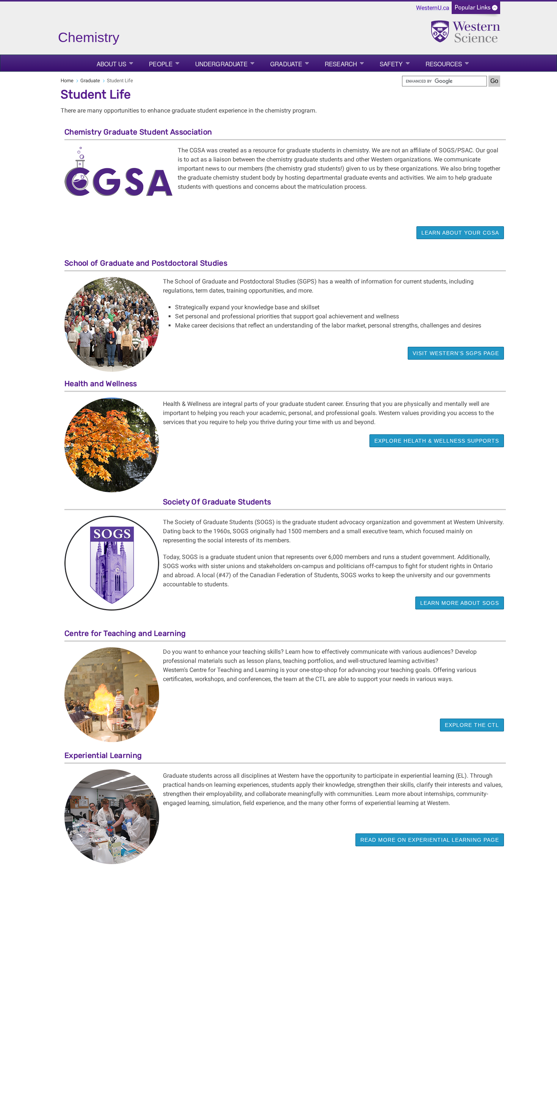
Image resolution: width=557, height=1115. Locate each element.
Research (341, 64)
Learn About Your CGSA (460, 233)
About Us (112, 64)
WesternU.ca (432, 7)
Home (67, 80)
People (160, 64)
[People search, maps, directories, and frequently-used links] (476, 10)
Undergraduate (221, 64)
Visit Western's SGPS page (456, 353)
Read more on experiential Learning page (429, 840)
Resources (444, 64)
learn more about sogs (459, 603)
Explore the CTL (472, 725)
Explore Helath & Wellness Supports (436, 441)
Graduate (286, 64)
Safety (391, 64)
